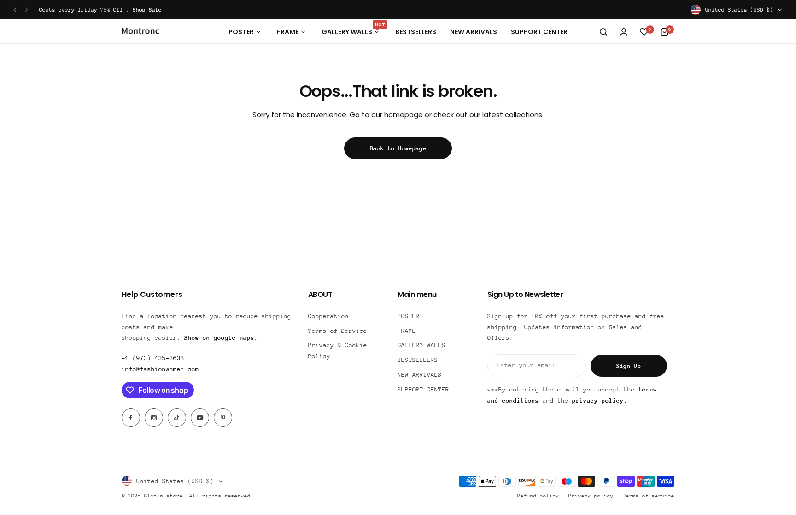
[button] (15, 10)
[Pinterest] (223, 417)
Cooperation (328, 316)
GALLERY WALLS (421, 345)
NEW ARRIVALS (420, 374)
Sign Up (628, 365)
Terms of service (648, 496)
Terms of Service (337, 330)
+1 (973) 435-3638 (153, 358)
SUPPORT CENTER (423, 389)
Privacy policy (591, 496)
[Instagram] (154, 417)
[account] (624, 32)
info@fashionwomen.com (160, 369)
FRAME (407, 330)
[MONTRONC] (140, 32)
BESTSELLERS (418, 359)
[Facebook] (131, 417)
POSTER (409, 316)
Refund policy (538, 496)
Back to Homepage (398, 148)
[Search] (603, 32)
